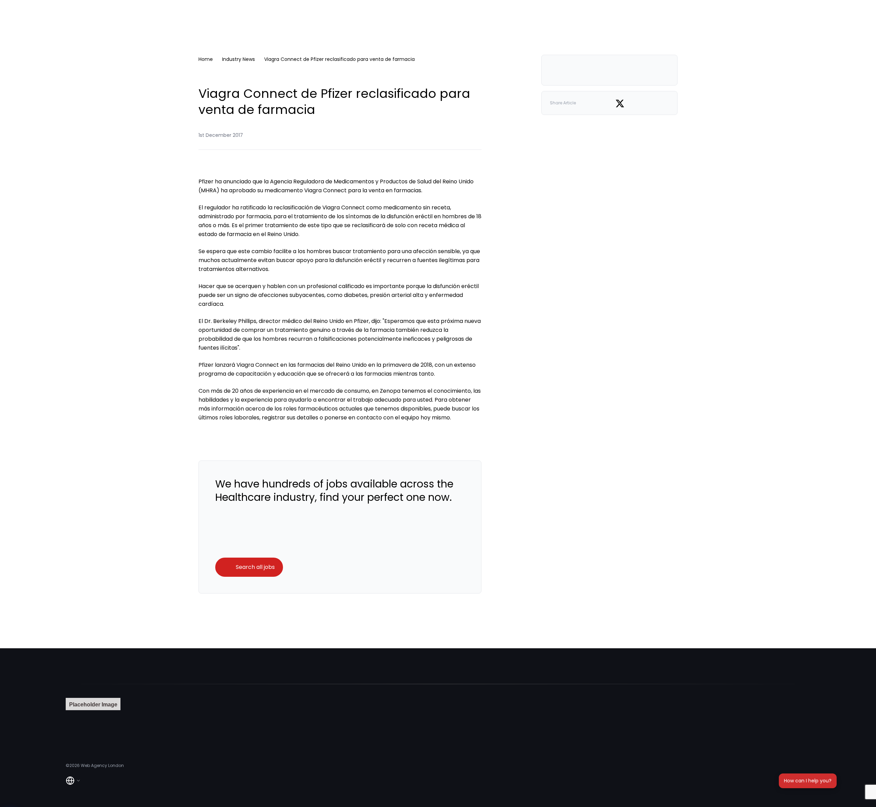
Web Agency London (102, 765)
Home (205, 59)
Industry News (238, 59)
